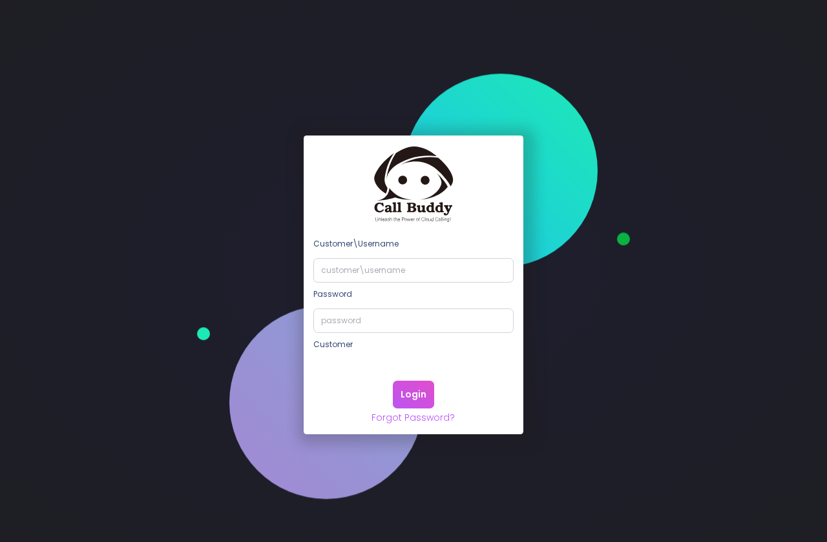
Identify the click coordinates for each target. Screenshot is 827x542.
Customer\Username (356, 243)
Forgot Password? (413, 417)
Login (413, 394)
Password (332, 293)
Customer (333, 344)
